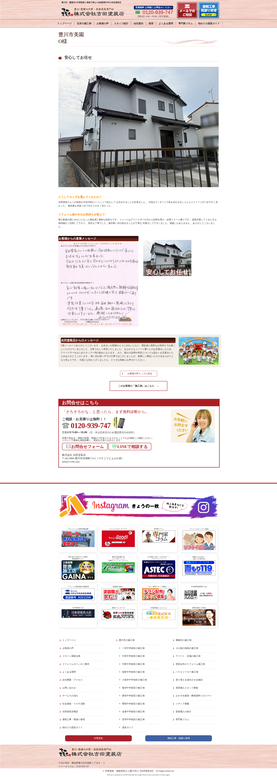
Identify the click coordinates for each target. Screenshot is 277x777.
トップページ (64, 23)
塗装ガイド (127, 727)
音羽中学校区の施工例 (133, 719)
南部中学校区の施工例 (133, 672)
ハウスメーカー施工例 (187, 672)
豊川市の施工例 (127, 640)
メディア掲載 (182, 704)
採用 (151, 23)
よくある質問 (166, 23)
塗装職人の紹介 (183, 711)
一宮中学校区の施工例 (133, 648)
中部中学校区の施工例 (133, 656)
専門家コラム (185, 23)
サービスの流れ (70, 696)
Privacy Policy (147, 775)
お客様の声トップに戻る (139, 373)
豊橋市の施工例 (183, 640)
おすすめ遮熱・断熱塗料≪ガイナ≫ (194, 696)
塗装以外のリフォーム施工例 (190, 664)
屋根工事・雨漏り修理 (73, 719)
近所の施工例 (84, 23)
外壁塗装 (98, 738)
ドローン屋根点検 (71, 656)
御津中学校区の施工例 (133, 688)
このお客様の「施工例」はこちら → (138, 385)
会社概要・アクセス (72, 680)
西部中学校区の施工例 (133, 704)
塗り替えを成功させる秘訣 (189, 680)
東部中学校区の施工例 (133, 696)
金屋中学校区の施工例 (133, 711)
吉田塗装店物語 (70, 711)
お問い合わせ (69, 688)
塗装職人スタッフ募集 (187, 688)
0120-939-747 (91, 425)
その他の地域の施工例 (187, 648)
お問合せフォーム (87, 446)
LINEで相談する (132, 446)
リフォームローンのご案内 (75, 664)
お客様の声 (103, 23)
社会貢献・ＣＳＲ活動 (73, 704)
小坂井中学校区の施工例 (134, 680)
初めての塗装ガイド (209, 23)
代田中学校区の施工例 (133, 664)
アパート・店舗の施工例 (188, 656)
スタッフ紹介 (121, 23)
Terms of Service (160, 775)
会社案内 (138, 23)
